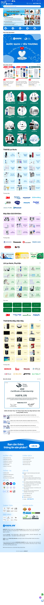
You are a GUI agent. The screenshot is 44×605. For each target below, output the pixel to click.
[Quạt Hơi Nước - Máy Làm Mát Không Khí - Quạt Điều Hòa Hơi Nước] (35, 326)
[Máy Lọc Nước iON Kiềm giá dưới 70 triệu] (22, 232)
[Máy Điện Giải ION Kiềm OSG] (17, 247)
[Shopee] (4, 483)
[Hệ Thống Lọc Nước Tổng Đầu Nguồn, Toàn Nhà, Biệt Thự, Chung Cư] (35, 188)
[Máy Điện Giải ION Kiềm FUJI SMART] (26, 242)
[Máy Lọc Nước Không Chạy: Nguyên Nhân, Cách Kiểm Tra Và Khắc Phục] (6, 417)
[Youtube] (10, 491)
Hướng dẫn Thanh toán (7, 459)
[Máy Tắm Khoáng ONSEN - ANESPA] (9, 226)
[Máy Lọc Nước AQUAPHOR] (26, 197)
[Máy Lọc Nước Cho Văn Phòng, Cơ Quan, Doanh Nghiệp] (22, 175)
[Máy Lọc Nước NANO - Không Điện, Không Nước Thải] (9, 168)
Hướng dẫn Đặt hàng (7, 457)
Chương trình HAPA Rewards (8, 474)
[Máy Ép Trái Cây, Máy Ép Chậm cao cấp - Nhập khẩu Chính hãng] (22, 346)
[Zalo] (4, 491)
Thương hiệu (6, 193)
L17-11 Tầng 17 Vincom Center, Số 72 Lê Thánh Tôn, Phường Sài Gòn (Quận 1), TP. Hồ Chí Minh (32, 479)
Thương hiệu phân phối (7, 476)
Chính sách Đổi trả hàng (27, 461)
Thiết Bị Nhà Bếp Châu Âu (24, 530)
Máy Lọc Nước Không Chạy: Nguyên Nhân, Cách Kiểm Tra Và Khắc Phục (23, 415)
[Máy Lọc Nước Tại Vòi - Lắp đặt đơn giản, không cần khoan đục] (35, 162)
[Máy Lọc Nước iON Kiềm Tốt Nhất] (35, 232)
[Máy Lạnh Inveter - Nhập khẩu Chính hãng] (22, 359)
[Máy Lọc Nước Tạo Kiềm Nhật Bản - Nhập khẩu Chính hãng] (22, 219)
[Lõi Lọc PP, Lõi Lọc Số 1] (22, 282)
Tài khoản (39, 0)
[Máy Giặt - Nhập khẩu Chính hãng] (35, 359)
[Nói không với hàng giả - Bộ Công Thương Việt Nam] (29, 509)
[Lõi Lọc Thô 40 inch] (36, 305)
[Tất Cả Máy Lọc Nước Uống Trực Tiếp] (9, 155)
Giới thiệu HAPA (6, 472)
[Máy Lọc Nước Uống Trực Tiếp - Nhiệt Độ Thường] (22, 155)
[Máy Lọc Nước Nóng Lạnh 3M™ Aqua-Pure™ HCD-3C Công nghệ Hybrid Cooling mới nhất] (35, 72)
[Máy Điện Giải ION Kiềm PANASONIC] (17, 242)
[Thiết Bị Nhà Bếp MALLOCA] (17, 374)
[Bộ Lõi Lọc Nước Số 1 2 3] (22, 269)
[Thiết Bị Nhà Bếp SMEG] (26, 374)
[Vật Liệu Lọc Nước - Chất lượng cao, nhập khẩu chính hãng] (22, 295)
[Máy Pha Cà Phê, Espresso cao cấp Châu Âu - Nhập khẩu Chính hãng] (35, 346)
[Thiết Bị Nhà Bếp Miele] (26, 369)
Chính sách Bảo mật (26, 462)
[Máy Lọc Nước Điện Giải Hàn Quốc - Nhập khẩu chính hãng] (35, 219)
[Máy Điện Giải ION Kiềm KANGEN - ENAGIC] (7, 242)
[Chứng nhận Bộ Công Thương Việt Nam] (27, 512)
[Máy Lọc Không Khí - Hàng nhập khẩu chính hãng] (9, 326)
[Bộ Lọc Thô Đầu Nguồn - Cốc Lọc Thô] (22, 188)
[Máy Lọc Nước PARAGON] (17, 197)
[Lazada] (10, 483)
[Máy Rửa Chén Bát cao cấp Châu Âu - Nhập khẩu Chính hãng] (9, 339)
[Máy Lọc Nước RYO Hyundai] (7, 202)
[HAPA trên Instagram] (7, 487)
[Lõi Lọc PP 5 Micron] (7, 310)
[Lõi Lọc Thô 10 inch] (7, 305)
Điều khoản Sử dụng (26, 464)
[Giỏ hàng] (32, 1)
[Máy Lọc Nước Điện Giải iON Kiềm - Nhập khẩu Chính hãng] (9, 219)
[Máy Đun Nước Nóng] (22, 181)
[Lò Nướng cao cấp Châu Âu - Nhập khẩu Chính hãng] (22, 339)
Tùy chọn (5, 300)
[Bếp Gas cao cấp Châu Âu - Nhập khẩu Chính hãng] (22, 333)
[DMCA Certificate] (35, 512)
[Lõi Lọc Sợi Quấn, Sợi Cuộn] (35, 282)
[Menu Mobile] (4, 3)
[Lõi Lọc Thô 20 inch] (17, 305)
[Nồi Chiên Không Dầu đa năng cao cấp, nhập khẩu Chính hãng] (9, 346)
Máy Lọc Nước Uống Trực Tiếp (29, 529)
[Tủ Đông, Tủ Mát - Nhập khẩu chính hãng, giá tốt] (35, 353)
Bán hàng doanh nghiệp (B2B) (8, 477)
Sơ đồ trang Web (6, 464)
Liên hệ (34, 446)
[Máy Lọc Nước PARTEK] (36, 202)
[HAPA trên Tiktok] (13, 491)
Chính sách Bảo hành (26, 459)
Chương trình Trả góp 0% (7, 461)
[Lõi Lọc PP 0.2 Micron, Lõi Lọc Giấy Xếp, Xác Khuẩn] (26, 310)
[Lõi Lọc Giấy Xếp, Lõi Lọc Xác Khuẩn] (9, 288)
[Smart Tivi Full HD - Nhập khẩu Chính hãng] (9, 359)
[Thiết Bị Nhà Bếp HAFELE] (7, 374)
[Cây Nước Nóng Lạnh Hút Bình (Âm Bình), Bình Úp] (9, 181)
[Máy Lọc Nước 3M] (7, 197)
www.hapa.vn (29, 497)
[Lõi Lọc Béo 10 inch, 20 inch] (36, 310)
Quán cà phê (14, 544)
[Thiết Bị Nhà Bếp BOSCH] (7, 369)
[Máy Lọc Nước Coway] (36, 197)
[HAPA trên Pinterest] (10, 487)
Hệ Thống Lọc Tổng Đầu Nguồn (13, 530)
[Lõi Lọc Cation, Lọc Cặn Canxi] (9, 295)
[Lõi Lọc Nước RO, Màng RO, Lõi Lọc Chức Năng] (35, 275)
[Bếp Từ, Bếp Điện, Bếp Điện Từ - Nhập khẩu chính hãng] (9, 333)
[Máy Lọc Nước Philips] (26, 202)
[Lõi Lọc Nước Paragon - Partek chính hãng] (17, 315)
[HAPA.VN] (9, 3)
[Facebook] (7, 491)
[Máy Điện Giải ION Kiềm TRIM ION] (36, 242)
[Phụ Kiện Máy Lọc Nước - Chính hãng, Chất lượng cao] (35, 295)
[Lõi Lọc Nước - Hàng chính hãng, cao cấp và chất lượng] (9, 269)
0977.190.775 (37, 3)
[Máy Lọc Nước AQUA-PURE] (7, 208)
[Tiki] (14, 483)
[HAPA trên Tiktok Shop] (7, 483)
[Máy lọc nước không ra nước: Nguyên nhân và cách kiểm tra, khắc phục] (6, 432)
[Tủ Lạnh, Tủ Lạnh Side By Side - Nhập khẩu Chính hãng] (22, 353)
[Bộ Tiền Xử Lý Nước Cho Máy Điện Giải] (22, 226)
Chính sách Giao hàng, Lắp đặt (28, 457)
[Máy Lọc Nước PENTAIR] (17, 208)
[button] (41, 72)
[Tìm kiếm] (4, 6)
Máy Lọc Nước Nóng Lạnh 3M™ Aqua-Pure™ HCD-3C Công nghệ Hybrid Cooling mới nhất (34, 82)
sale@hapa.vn (28, 495)
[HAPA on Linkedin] (13, 487)
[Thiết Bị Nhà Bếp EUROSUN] (36, 374)
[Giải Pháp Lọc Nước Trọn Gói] (35, 181)
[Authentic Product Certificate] (25, 509)
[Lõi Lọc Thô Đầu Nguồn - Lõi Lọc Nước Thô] (35, 269)
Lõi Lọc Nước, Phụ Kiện (12, 263)
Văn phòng (32, 543)
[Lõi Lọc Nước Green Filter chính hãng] (26, 315)
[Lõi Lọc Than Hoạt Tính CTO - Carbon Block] (35, 288)
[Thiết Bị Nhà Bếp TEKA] (17, 369)
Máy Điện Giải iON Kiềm (12, 214)
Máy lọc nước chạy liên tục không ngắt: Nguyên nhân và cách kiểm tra (23, 425)
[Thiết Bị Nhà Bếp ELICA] (36, 369)
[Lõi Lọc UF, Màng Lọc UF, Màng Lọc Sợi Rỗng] (9, 282)
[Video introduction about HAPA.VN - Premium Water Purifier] (22, 48)
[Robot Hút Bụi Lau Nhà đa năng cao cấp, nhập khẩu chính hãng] (22, 326)
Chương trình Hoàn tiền (7, 462)
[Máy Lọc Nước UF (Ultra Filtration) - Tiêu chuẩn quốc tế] (22, 168)
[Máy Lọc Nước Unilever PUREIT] (17, 202)
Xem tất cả (39, 64)
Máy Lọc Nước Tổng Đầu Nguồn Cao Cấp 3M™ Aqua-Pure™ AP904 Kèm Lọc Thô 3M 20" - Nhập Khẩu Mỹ (21, 82)
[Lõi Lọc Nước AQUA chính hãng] (36, 315)
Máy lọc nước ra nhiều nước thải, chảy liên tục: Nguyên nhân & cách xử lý (23, 420)
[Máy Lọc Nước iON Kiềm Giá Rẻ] (9, 232)
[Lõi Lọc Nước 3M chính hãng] (7, 315)
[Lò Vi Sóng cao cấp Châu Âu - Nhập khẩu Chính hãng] (35, 339)
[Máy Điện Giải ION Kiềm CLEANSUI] (7, 247)
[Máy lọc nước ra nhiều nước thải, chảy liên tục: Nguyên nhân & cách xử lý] (6, 422)
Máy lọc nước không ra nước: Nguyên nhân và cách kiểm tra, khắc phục (23, 430)
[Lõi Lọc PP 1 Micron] (17, 310)
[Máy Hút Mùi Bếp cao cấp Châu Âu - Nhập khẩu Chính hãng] (35, 333)
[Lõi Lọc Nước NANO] (9, 275)
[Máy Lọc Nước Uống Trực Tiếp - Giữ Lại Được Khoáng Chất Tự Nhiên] (22, 162)
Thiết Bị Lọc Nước (10, 150)
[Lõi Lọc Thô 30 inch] (26, 305)
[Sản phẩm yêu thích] (34, 0)
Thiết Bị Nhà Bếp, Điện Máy (13, 321)
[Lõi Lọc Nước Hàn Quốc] (22, 275)
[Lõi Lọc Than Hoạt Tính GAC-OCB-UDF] (22, 288)
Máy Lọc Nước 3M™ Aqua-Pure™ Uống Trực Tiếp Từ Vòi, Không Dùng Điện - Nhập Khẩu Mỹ (8, 82)
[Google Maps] (4, 487)
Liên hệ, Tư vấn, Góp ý (7, 466)
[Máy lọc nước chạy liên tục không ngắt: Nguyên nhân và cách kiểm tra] (6, 427)
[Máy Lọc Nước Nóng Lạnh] (35, 155)
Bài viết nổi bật (7, 379)
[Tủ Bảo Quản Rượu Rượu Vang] (9, 353)
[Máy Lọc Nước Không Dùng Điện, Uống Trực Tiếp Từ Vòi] (9, 162)
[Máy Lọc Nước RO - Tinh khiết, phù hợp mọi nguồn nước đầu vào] (35, 168)
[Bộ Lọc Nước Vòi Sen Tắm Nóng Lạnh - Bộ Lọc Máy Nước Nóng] (9, 188)
